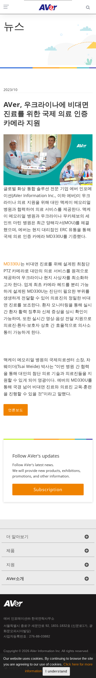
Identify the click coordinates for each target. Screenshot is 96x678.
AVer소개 (15, 578)
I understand (56, 671)
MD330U (12, 264)
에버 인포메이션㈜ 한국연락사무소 (28, 618)
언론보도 (15, 410)
